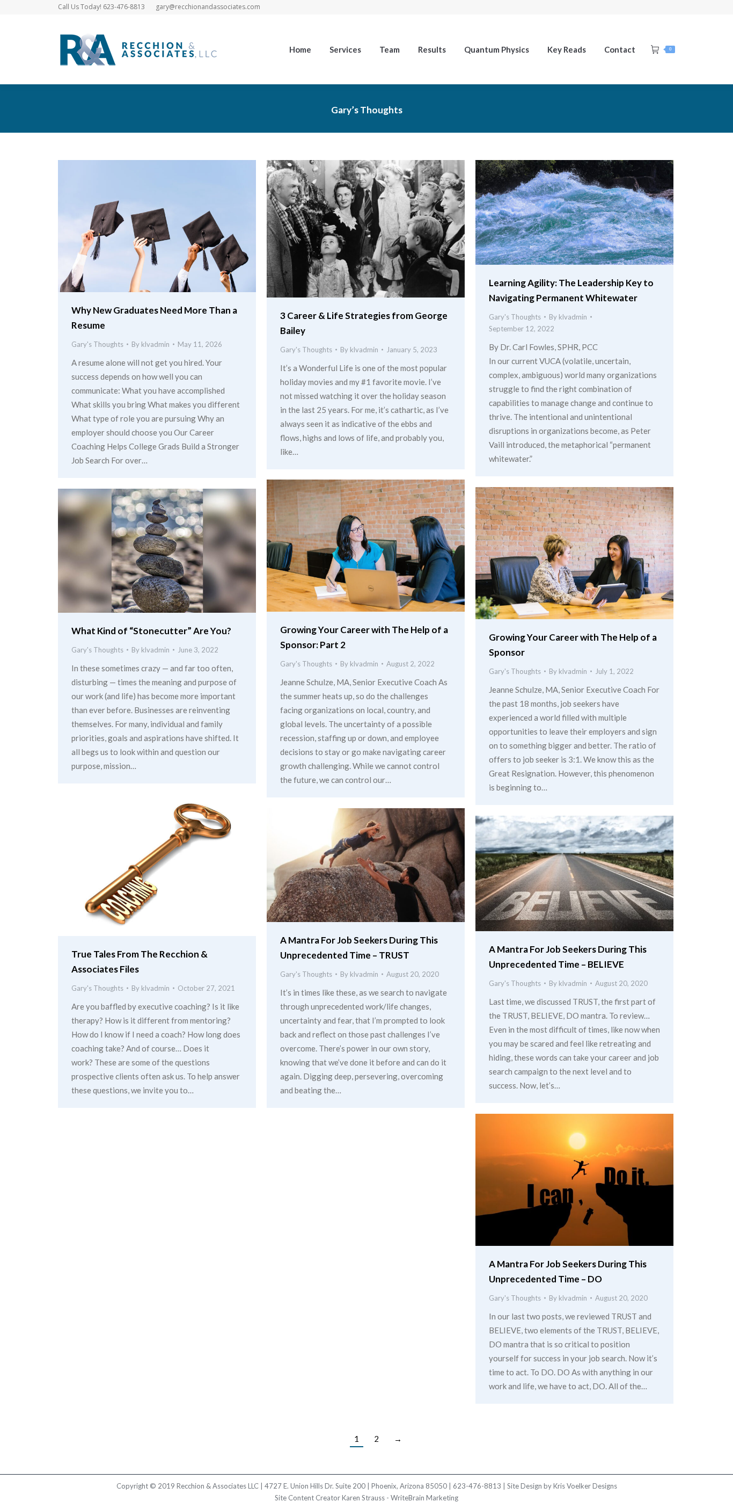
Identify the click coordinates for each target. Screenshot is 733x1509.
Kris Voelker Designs (585, 1486)
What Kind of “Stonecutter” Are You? (151, 630)
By (150, 344)
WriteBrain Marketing (424, 1497)
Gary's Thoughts (97, 344)
